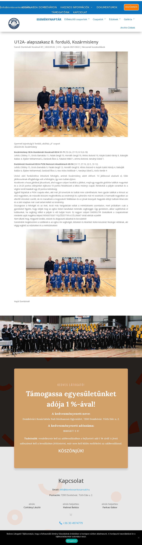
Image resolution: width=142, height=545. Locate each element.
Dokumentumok (107, 7)
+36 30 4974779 (73, 523)
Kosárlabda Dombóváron (39, 7)
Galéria (128, 19)
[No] (138, 537)
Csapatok (98, 19)
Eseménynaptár (49, 19)
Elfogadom (71, 541)
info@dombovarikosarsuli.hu (75, 489)
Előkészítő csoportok (75, 19)
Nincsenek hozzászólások (93, 47)
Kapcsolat (80, 12)
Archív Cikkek (128, 27)
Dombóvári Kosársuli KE (32, 47)
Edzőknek (131, 6)
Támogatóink (60, 12)
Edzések (113, 19)
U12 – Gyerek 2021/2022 (68, 47)
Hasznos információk (74, 7)
